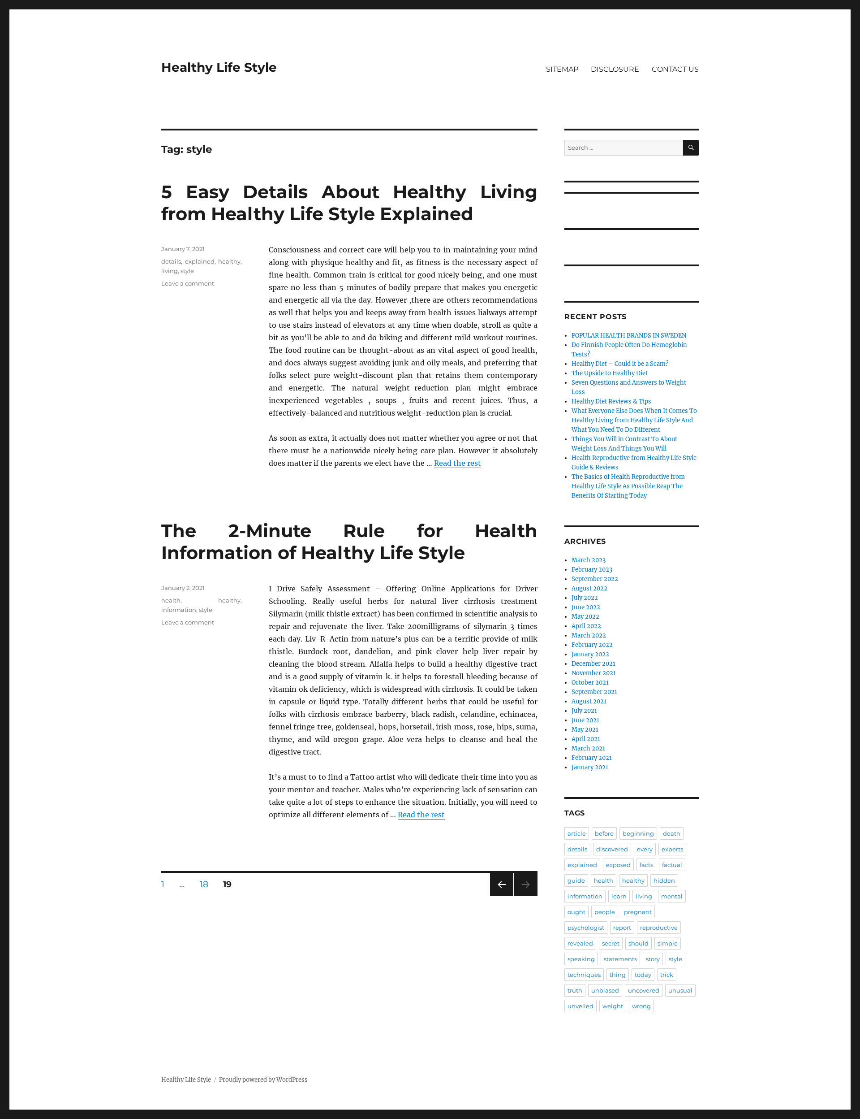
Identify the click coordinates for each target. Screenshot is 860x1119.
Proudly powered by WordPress (263, 1080)
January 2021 (590, 767)
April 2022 (586, 626)
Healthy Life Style (219, 67)
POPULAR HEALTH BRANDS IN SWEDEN (629, 335)
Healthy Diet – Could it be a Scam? (620, 364)
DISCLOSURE (615, 69)
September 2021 (594, 692)
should (638, 943)
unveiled (580, 1006)
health (171, 600)
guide (576, 880)
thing (618, 974)
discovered (612, 849)
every (645, 849)
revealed (580, 943)
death (671, 833)
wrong (641, 1006)
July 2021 (584, 711)
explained (200, 261)
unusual (680, 990)
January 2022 (590, 654)
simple (668, 943)
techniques (584, 974)
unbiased (605, 990)
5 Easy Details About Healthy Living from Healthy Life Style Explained (349, 203)
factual (672, 864)
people (604, 911)
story (653, 959)
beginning (638, 833)
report (622, 927)
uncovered (643, 990)
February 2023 (592, 569)
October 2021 (590, 682)
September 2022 (595, 579)
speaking (581, 959)
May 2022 (585, 616)
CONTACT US (675, 69)
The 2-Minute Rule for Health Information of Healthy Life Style (349, 542)
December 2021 (593, 664)
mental (672, 896)
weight (612, 1006)
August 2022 (589, 588)
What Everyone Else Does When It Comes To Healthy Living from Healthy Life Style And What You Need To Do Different (634, 420)
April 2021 (586, 739)
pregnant (638, 911)
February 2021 (592, 758)
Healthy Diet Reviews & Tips (611, 401)
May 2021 (585, 729)
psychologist (586, 927)
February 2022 (592, 645)
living (169, 270)
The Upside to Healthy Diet (610, 373)
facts (646, 864)
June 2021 (585, 720)
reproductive (659, 927)
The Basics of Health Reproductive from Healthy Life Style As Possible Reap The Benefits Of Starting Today (628, 486)
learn (619, 896)
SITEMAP (562, 69)
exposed (618, 864)
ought (576, 911)
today (643, 974)
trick (666, 974)
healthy (229, 261)
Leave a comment (187, 283)
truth (575, 990)
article (577, 833)
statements (620, 959)
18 (207, 884)
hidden (664, 880)
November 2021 (594, 673)
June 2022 (586, 607)
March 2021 (588, 748)
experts (672, 849)
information (178, 609)
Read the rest (457, 463)
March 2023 (589, 560)
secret (610, 943)
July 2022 (585, 598)
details (171, 261)
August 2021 (589, 701)
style (187, 270)
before (604, 833)
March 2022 (589, 635)
